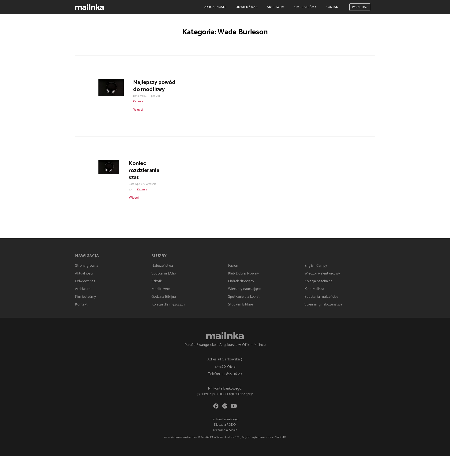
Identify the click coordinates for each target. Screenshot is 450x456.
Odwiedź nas (247, 7)
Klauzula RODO (225, 425)
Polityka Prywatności (225, 419)
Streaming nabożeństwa (323, 304)
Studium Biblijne (240, 304)
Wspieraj (360, 7)
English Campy (315, 266)
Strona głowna (86, 266)
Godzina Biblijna (163, 297)
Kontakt (333, 7)
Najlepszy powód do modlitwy (154, 86)
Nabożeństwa (162, 266)
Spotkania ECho (163, 273)
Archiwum (275, 7)
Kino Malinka (314, 289)
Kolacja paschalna (318, 281)
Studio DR (280, 437)
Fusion (233, 266)
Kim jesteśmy (305, 7)
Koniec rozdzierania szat (144, 170)
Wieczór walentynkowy (322, 273)
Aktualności (215, 7)
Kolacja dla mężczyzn (168, 304)
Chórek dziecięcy (241, 281)
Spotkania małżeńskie (321, 297)
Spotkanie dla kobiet (244, 297)
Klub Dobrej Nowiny (243, 273)
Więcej (138, 109)
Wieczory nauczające (244, 289)
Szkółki (156, 281)
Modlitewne (160, 289)
